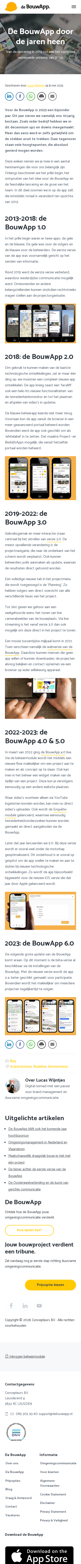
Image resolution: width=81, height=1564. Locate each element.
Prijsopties (12, 1481)
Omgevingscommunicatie (58, 1463)
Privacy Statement (53, 1512)
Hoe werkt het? (29, 1230)
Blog (13, 1061)
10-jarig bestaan (21, 1066)
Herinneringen (58, 1066)
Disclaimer (47, 1503)
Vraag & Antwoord (18, 1498)
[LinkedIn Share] (9, 96)
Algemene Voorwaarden (49, 1484)
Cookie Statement (53, 1494)
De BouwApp (14, 1472)
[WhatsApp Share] (31, 96)
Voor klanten (49, 1472)
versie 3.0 (54, 539)
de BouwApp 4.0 (53, 752)
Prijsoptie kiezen (50, 1285)
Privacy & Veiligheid (54, 1520)
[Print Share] (41, 96)
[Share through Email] (52, 96)
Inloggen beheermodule (27, 1357)
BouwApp (40, 1066)
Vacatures (12, 1515)
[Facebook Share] (20, 96)
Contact (11, 1506)
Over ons (11, 1463)
